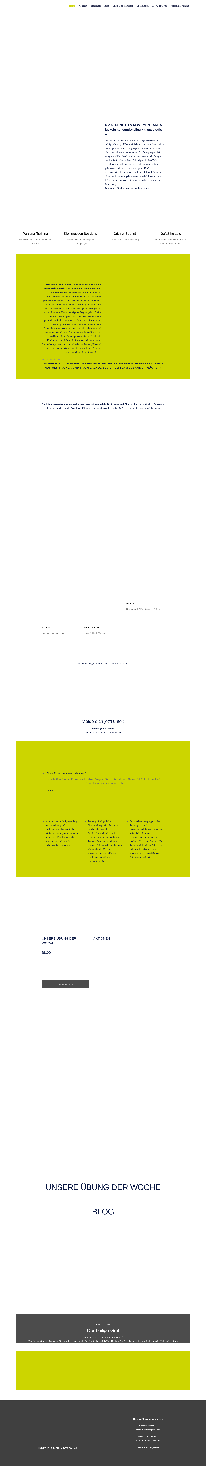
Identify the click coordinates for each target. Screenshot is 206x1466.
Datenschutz (142, 1447)
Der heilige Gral (103, 1330)
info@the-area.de (152, 1440)
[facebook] (53, 1454)
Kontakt (83, 6)
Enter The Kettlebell (123, 6)
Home (72, 6)
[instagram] (62, 1454)
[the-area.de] (38, 16)
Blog (106, 6)
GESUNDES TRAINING (110, 1337)
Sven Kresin (89, 1337)
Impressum (154, 1447)
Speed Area (143, 6)
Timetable (95, 6)
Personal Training (180, 6)
